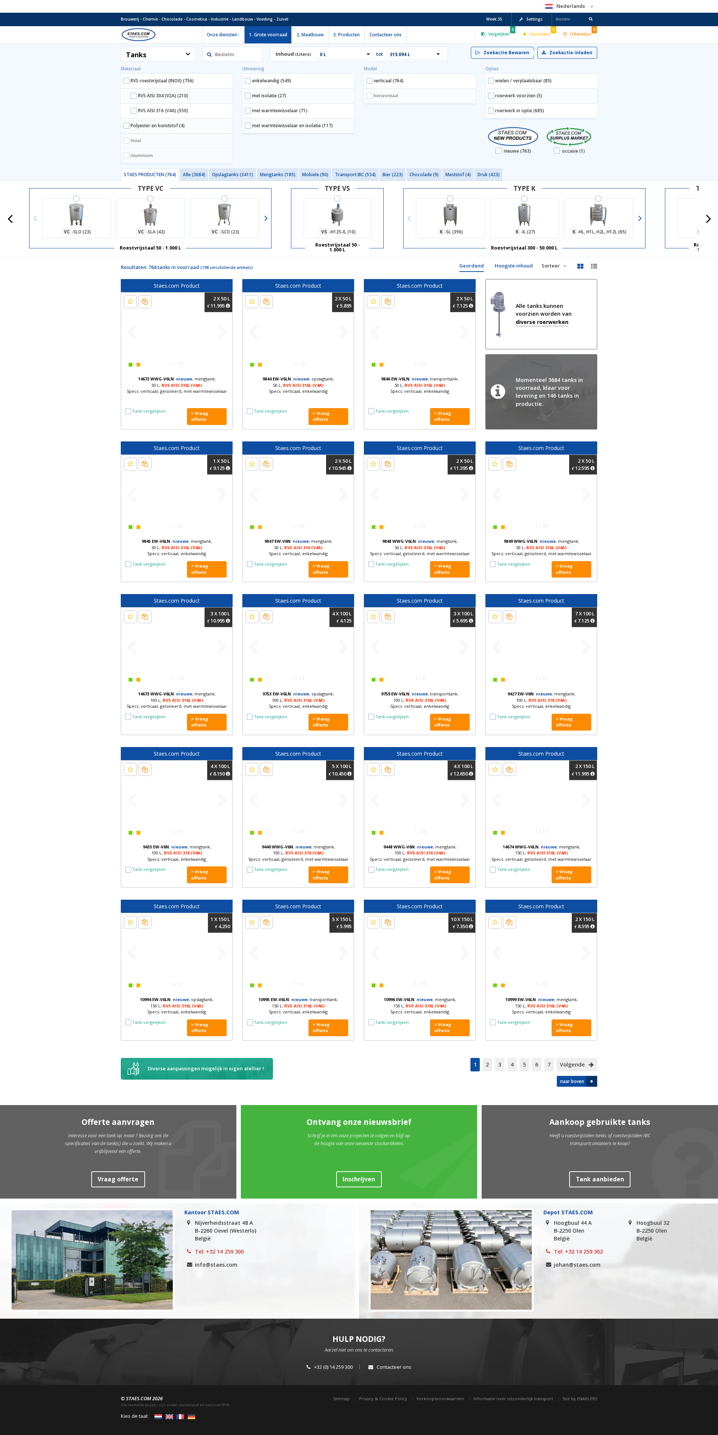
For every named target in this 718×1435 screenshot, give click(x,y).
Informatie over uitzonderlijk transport (513, 1398)
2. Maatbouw (310, 34)
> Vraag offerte (199, 416)
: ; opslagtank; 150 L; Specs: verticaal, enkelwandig (177, 1006)
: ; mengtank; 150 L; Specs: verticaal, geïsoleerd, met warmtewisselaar (541, 853)
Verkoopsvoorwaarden (440, 1398)
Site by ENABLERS (579, 1398)
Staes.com (138, 34)
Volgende (573, 1064)
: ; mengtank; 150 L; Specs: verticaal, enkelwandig (420, 1006)
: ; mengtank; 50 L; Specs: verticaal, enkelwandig (177, 547)
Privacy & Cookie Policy (383, 1398)
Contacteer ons (385, 34)
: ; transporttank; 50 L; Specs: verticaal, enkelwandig (419, 385)
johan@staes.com (577, 1264)
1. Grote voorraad (268, 34)
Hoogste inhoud (514, 265)
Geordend (471, 265)
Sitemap (341, 1398)
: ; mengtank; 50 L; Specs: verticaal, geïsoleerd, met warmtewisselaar (177, 385)
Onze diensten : (223, 34)
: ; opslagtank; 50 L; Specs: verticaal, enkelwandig (298, 385)
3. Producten (346, 34)
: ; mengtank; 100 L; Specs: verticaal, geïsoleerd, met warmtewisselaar (177, 700)
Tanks (136, 54)
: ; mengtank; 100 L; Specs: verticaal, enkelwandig (541, 700)
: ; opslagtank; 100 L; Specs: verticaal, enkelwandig (298, 700)
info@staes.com (216, 1264)
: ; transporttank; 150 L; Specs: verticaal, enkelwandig (298, 1006)
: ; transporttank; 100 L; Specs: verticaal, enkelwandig (419, 700)
